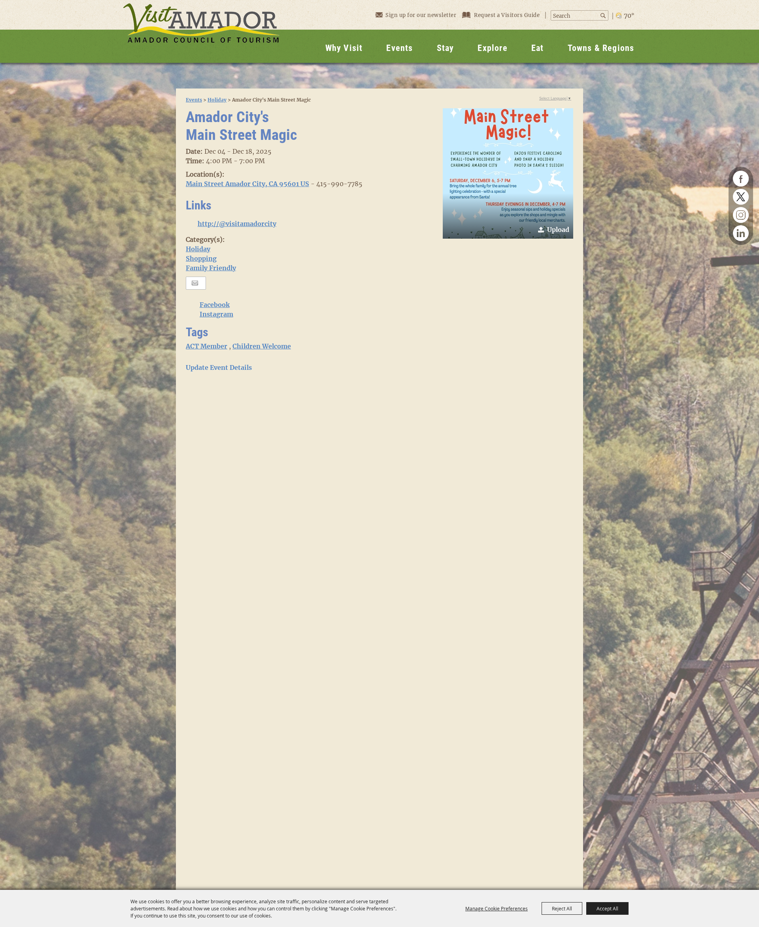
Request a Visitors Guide (507, 15)
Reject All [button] (562, 908)
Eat (537, 48)
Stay (445, 48)
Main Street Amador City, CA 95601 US (247, 184)
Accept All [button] (607, 908)
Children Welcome (261, 346)
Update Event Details (219, 367)
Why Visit (344, 48)
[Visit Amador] (201, 31)
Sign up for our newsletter (420, 15)
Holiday (217, 100)
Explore (492, 48)
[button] (508, 173)
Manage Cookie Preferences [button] (496, 908)
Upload (558, 230)
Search (604, 15)
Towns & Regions (601, 48)
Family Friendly (211, 268)
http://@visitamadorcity (237, 224)
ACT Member (206, 346)
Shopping (201, 258)
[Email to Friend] (195, 283)
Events (399, 48)
